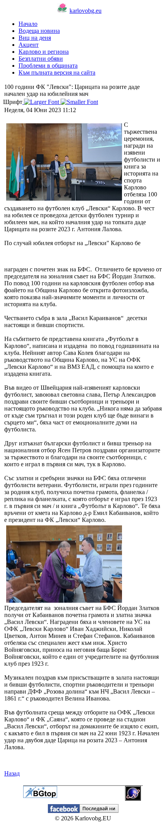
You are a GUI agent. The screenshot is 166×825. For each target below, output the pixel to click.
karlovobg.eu (85, 10)
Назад (12, 773)
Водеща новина (39, 30)
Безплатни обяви (41, 58)
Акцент (29, 44)
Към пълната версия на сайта (57, 72)
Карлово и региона (44, 51)
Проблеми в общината (48, 65)
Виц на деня (35, 37)
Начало (28, 23)
